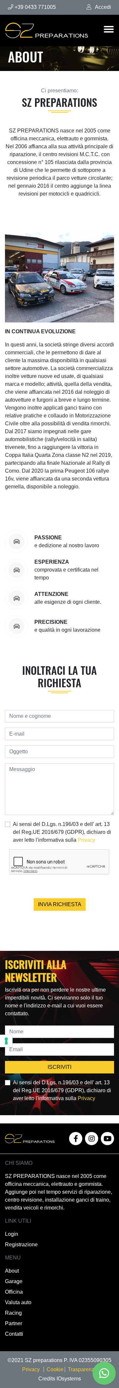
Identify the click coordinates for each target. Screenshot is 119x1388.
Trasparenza (82, 1369)
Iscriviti (59, 1067)
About (12, 1271)
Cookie (56, 1369)
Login (11, 1234)
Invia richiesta (59, 904)
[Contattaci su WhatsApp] (104, 1373)
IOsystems (69, 1378)
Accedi (102, 7)
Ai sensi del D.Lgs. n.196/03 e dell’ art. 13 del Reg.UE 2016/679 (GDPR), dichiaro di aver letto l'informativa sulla (62, 832)
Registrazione (21, 1244)
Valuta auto (18, 1302)
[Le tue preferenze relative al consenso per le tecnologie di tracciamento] (6, 1041)
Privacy (86, 840)
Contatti (14, 1334)
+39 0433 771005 (34, 7)
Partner (13, 1323)
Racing (13, 1313)
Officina (14, 1292)
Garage (13, 1281)
